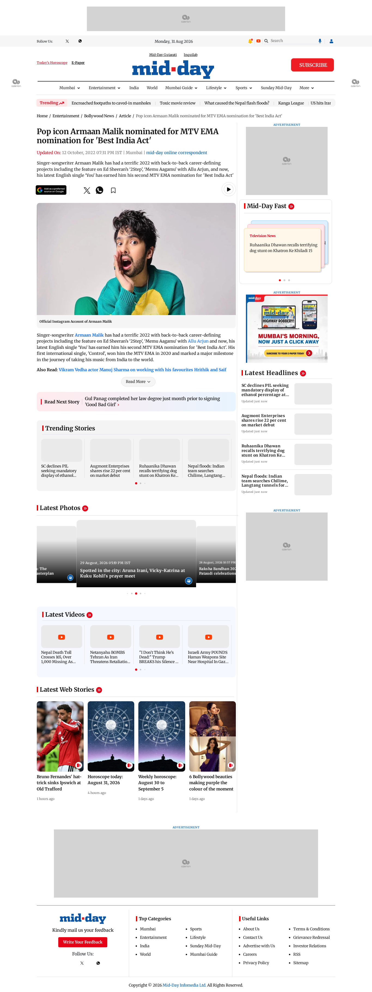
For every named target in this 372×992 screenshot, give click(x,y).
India (134, 87)
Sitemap (301, 962)
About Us (251, 929)
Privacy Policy (256, 962)
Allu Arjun (198, 341)
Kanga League (291, 103)
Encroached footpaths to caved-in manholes (111, 103)
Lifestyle (214, 87)
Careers (250, 954)
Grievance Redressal (311, 937)
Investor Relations (309, 945)
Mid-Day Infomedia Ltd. (184, 985)
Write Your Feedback (82, 942)
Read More (135, 381)
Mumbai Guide (179, 87)
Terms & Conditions (311, 929)
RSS (296, 954)
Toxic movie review (178, 103)
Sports (241, 87)
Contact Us (253, 937)
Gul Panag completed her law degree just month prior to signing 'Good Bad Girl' (152, 401)
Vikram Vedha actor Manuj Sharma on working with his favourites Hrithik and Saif (142, 369)
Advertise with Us (259, 945)
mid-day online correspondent (176, 152)
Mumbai (67, 87)
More (304, 87)
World (152, 87)
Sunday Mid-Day (276, 87)
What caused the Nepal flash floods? (237, 103)
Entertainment (102, 87)
